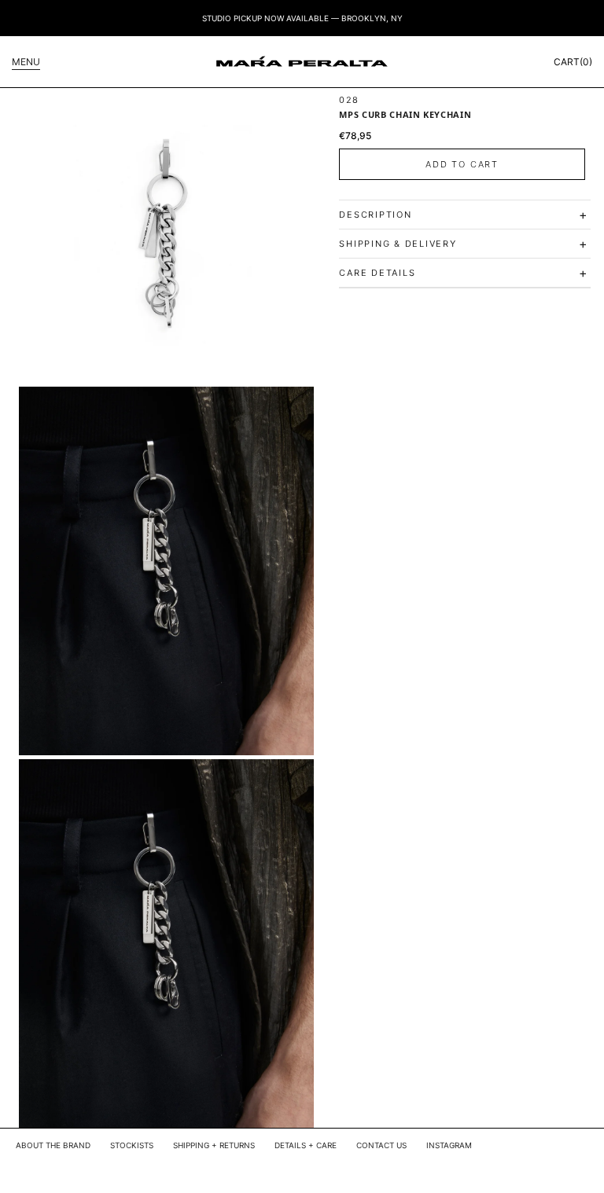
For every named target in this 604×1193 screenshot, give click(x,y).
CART (573, 62)
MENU (26, 62)
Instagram (449, 1145)
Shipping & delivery (463, 243)
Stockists (131, 1145)
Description (463, 214)
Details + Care (305, 1145)
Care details (463, 273)
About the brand (53, 1145)
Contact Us (381, 1145)
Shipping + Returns (214, 1145)
